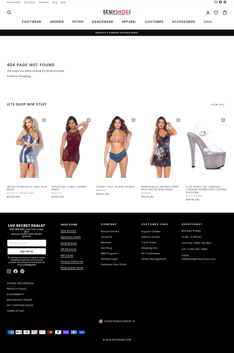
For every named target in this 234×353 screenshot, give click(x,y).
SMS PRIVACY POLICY (19, 299)
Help (63, 2)
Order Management (154, 259)
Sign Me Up (26, 251)
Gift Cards (30, 2)
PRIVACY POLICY (17, 288)
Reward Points (110, 231)
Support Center (151, 231)
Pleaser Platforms (72, 261)
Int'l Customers (150, 253)
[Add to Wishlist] (44, 120)
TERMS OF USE (15, 310)
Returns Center (150, 237)
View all (218, 104)
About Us (106, 237)
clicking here (30, 265)
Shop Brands (69, 243)
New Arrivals (14, 2)
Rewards (44, 2)
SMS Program (109, 253)
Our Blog (106, 248)
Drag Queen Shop (72, 267)
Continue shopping (19, 76)
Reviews (106, 242)
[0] (216, 12)
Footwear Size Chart (114, 264)
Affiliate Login (109, 259)
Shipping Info (149, 248)
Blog (54, 2)
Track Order (149, 242)
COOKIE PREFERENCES (20, 283)
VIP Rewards (68, 249)
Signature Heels (71, 237)
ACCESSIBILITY (15, 294)
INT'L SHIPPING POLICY (20, 305)
